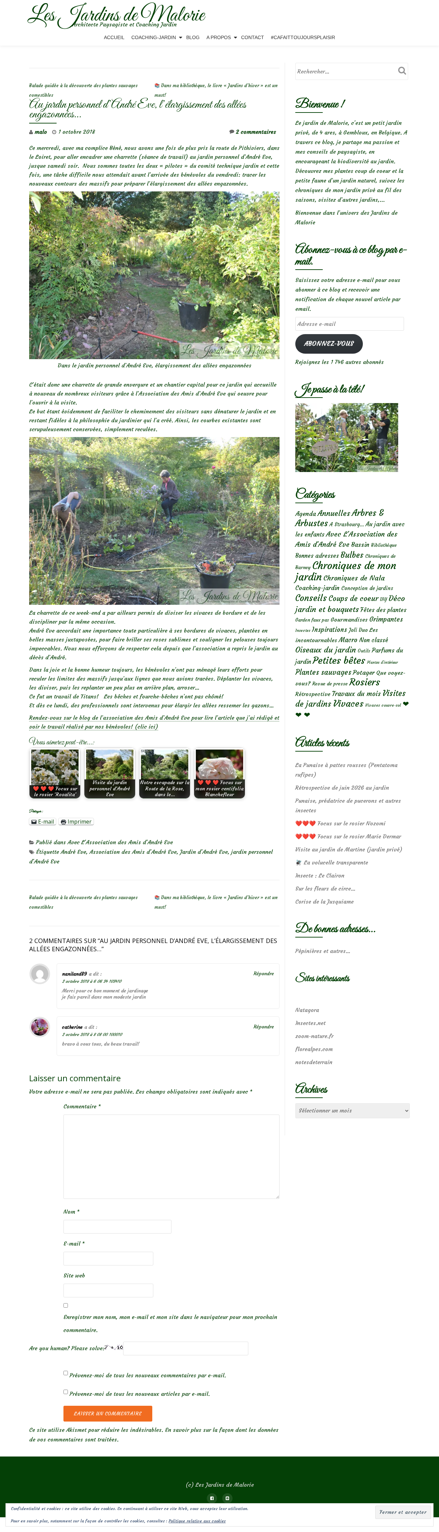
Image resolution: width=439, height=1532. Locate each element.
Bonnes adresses (317, 555)
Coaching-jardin (317, 588)
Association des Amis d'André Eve (133, 851)
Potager (364, 672)
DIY (383, 599)
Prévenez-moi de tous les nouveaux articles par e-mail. (140, 1393)
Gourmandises (349, 619)
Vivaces (348, 703)
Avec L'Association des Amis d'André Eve (120, 842)
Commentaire (82, 1106)
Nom (71, 1211)
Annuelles (334, 513)
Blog (193, 37)
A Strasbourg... (347, 524)
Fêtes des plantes (383, 610)
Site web (74, 1275)
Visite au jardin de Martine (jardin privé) (348, 849)
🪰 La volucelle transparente (331, 862)
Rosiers (364, 682)
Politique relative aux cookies (197, 1520)
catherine (72, 1027)
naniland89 (74, 974)
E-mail (74, 1243)
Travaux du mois (356, 694)
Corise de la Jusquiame (324, 901)
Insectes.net (310, 1023)
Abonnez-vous (329, 343)
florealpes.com (314, 1049)
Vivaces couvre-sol (383, 705)
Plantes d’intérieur (382, 662)
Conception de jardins (367, 588)
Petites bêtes (339, 661)
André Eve (73, 851)
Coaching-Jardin (153, 37)
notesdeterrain (313, 1062)
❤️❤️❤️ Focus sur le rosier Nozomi (340, 823)
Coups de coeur (353, 598)
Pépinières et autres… (323, 950)
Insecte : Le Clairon (319, 875)
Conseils (311, 597)
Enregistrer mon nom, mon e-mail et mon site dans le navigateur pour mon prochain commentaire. (170, 1323)
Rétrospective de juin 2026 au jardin (342, 787)
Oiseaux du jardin (325, 650)
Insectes (302, 630)
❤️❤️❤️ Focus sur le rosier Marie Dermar (348, 836)
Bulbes (352, 555)
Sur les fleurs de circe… (325, 888)
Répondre (263, 973)
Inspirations (329, 630)
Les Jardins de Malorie (115, 16)
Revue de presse (330, 684)
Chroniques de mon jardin (345, 571)
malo (41, 131)
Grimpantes (386, 619)
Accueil (114, 37)
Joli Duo (358, 630)
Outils (364, 651)
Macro (348, 640)
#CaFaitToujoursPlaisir (303, 37)
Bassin (360, 545)
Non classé (373, 640)
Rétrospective (312, 694)
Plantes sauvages (323, 672)
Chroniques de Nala (354, 578)
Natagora (307, 1009)
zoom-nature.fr (314, 1036)
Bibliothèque (384, 545)
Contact (252, 37)
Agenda (305, 514)
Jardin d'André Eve (204, 851)
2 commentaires (256, 131)
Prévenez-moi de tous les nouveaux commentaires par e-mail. (148, 1375)
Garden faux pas (312, 620)
